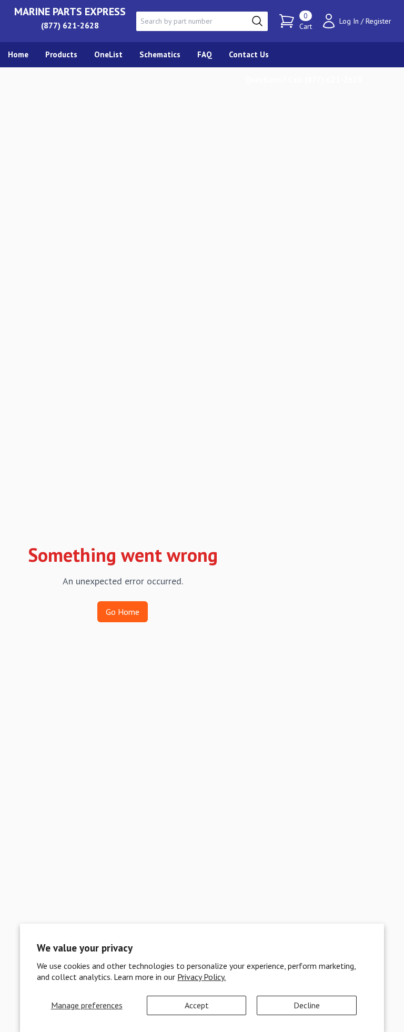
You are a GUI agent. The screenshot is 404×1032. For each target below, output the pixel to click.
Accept (197, 1005)
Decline (307, 1005)
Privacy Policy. (201, 977)
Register (378, 21)
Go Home (122, 611)
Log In (349, 21)
